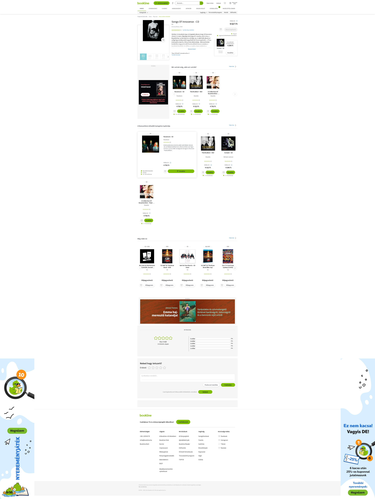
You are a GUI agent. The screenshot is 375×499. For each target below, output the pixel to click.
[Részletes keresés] (173, 3)
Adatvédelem (163, 460)
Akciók (226, 12)
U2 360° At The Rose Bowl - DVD (167, 266)
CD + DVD (147, 246)
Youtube (223, 448)
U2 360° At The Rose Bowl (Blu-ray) (207, 266)
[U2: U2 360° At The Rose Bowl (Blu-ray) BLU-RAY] (208, 256)
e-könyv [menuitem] (164, 8)
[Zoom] (163, 40)
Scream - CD (228, 153)
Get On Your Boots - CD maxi (187, 266)
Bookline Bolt (144, 444)
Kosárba (230, 53)
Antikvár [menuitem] (188, 8)
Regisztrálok (210, 3)
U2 (147, 270)
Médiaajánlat (163, 452)
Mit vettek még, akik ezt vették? (184, 67)
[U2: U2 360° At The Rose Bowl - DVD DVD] (167, 256)
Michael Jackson (228, 157)
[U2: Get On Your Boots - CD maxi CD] (187, 256)
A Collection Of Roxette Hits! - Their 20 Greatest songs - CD (213, 93)
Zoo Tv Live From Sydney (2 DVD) (228, 266)
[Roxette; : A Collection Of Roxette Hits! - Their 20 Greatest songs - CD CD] (213, 82)
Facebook (224, 436)
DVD (167, 246)
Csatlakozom (183, 422)
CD (179, 73)
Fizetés (200, 440)
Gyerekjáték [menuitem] (215, 7)
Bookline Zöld (164, 440)
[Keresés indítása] (201, 3)
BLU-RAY (207, 246)
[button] (235, 268)
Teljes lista (231, 66)
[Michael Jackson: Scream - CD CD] (228, 143)
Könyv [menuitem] (142, 8)
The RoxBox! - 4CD (196, 92)
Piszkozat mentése (211, 385)
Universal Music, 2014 (177, 26)
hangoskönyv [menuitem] (176, 8)
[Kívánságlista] (225, 3)
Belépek (219, 3)
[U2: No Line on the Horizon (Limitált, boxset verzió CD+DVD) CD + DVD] (147, 256)
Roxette (196, 96)
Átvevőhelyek (202, 448)
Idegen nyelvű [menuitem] (200, 8)
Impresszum (163, 448)
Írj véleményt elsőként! (188, 30)
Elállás (200, 460)
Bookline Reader (184, 444)
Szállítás (201, 444)
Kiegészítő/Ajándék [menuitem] (229, 8)
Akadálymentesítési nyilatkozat (166, 470)
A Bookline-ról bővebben (167, 436)
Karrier (161, 444)
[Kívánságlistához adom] (221, 29)
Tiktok (223, 444)
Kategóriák (143, 12)
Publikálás (228, 385)
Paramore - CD (179, 92)
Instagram (224, 440)
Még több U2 (142, 239)
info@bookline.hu (146, 440)
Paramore (179, 96)
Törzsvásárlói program (215, 12)
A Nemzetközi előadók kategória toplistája (154, 126)
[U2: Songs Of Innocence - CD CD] (153, 30)
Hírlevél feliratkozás (186, 452)
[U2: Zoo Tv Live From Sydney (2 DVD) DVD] (228, 256)
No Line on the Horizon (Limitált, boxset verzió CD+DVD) (147, 266)
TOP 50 (181, 460)
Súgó (200, 456)
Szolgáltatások (203, 436)
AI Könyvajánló (163, 3)
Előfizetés (233, 12)
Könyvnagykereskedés (166, 456)
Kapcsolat (201, 452)
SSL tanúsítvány (143, 486)
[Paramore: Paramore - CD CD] (179, 82)
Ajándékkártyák (184, 440)
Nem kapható (231, 29)
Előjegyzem (149, 285)
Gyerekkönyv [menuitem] (153, 8)
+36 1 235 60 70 (145, 436)
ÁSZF (161, 463)
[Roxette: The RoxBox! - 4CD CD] (196, 82)
